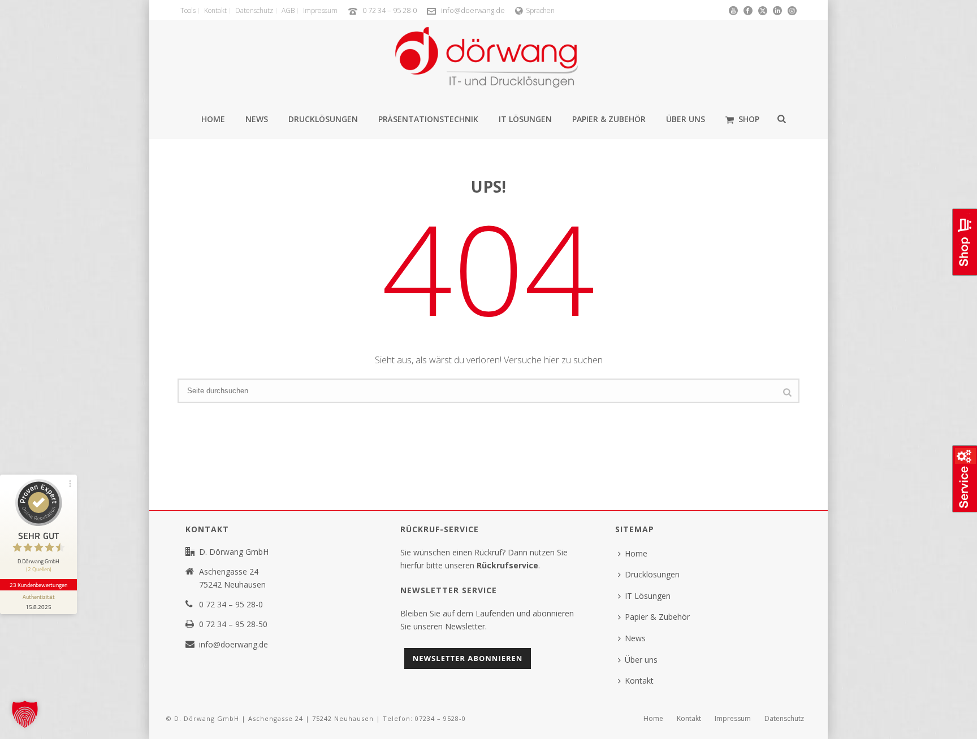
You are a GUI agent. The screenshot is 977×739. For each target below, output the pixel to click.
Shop (748, 119)
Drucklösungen (323, 119)
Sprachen (540, 10)
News (256, 119)
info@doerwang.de (473, 10)
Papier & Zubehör (609, 119)
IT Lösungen (525, 119)
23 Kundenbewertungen (38, 585)
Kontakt (639, 680)
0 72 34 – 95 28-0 (389, 10)
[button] (25, 714)
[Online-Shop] (963, 274)
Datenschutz (784, 718)
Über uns (685, 119)
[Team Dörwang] (488, 62)
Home (213, 119)
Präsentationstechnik (428, 119)
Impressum (733, 718)
